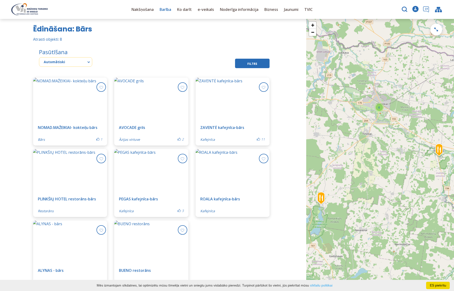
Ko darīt (184, 9)
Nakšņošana (142, 9)
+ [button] (312, 25)
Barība (165, 9)
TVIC (308, 9)
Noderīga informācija (239, 9)
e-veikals (206, 9)
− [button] (312, 32)
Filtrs (252, 64)
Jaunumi (291, 9)
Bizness (271, 9)
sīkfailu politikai (321, 285)
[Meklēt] (405, 9)
